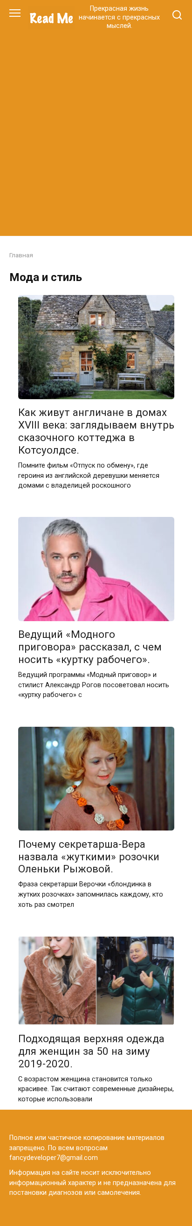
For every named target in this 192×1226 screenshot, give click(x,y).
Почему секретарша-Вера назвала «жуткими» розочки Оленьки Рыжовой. (88, 856)
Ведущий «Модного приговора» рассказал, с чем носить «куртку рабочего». (90, 647)
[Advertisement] (96, 131)
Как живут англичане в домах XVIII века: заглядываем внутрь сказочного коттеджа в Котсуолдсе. (96, 431)
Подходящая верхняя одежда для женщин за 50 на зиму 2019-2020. (91, 1051)
